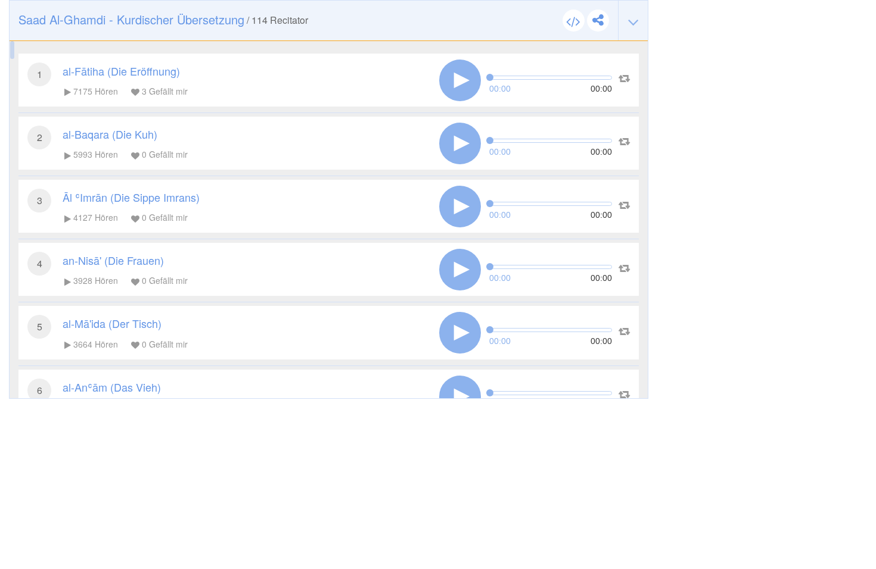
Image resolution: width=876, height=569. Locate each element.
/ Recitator (163, 19)
